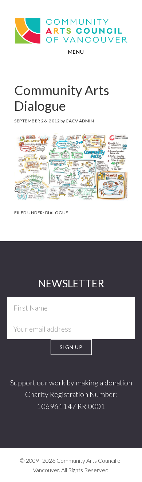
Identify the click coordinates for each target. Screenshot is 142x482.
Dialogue (56, 212)
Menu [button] (76, 52)
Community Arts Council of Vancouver (71, 30)
